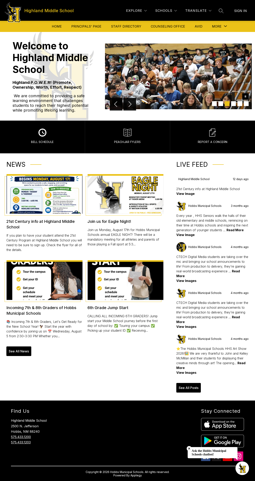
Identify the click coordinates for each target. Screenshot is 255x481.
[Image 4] (233, 103)
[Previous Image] (116, 104)
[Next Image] (129, 104)
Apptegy (136, 475)
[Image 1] (214, 103)
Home (57, 26)
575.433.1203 (21, 442)
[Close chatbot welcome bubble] (189, 448)
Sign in (240, 11)
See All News (19, 351)
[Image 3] (227, 103)
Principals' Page (86, 26)
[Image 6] (246, 103)
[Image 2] (220, 103)
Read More (235, 230)
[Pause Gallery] (245, 96)
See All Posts (188, 388)
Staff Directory (126, 26)
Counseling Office (168, 26)
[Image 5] (239, 103)
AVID (198, 26)
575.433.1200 (21, 437)
